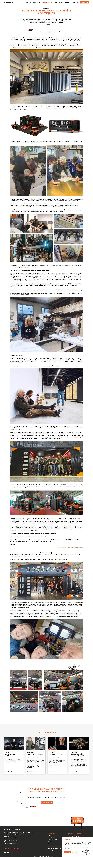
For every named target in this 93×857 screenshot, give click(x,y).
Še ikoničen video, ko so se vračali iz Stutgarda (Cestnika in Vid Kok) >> (28, 536)
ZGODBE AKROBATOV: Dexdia (35, 753)
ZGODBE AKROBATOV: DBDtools (10, 754)
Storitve (50, 835)
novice (55, 2)
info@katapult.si (11, 843)
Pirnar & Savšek (61, 273)
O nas (49, 843)
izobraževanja (36, 2)
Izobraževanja (51, 837)
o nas (73, 2)
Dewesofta (22, 273)
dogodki (61, 2)
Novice (50, 841)
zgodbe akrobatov (47, 2)
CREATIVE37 (56, 856)
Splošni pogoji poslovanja (75, 835)
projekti (67, 2)
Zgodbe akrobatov (53, 839)
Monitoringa (38, 276)
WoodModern (14, 287)
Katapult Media (30, 280)
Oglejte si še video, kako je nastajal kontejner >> (70, 547)
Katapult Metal (60, 274)
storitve (28, 2)
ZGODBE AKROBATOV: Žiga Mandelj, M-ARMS (77, 754)
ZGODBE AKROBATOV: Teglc (56, 753)
